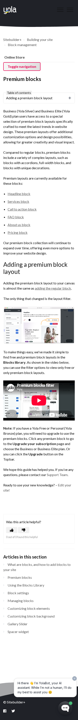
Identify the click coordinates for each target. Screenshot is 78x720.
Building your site (40, 39)
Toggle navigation (22, 66)
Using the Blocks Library (26, 585)
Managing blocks (21, 601)
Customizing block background (31, 616)
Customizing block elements (29, 608)
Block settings (18, 593)
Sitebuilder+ (12, 39)
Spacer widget (18, 632)
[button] (70, 9)
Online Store (14, 57)
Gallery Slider (18, 624)
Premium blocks (20, 577)
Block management (22, 45)
